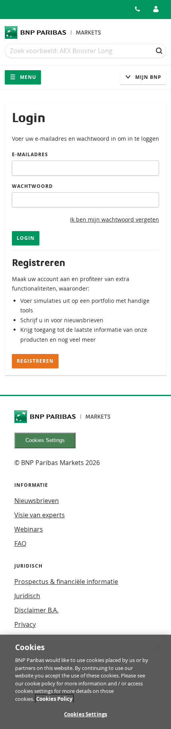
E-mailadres (30, 154)
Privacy (25, 624)
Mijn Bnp (147, 77)
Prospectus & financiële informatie (66, 581)
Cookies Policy (54, 698)
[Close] (158, 647)
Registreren (35, 361)
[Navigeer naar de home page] (53, 32)
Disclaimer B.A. (36, 610)
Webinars (28, 529)
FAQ (20, 543)
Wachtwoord (32, 186)
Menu (27, 77)
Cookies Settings (45, 440)
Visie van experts (39, 515)
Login (26, 238)
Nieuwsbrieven (36, 500)
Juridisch (27, 595)
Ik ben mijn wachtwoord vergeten (114, 219)
